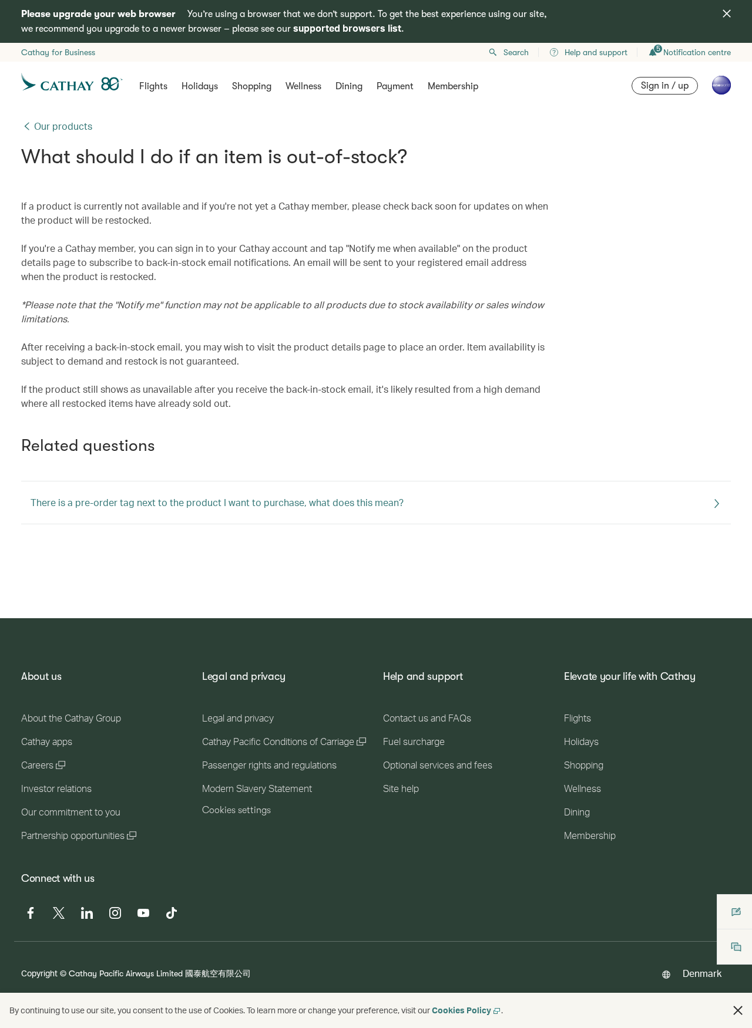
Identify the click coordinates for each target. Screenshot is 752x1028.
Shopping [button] (251, 86)
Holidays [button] (200, 86)
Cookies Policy (461, 1010)
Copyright (39, 973)
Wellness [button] (303, 86)
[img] (727, 13)
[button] (738, 1010)
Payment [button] (395, 86)
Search (516, 52)
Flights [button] (153, 86)
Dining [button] (348, 86)
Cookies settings (236, 810)
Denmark (702, 973)
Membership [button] (453, 86)
